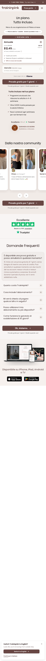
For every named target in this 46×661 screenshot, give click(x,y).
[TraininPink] (10, 8)
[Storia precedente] (19, 195)
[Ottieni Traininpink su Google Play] (31, 379)
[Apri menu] (42, 8)
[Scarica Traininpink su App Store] (14, 378)
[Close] (41, 644)
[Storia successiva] (26, 195)
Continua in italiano (10, 656)
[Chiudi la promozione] (43, 2)
